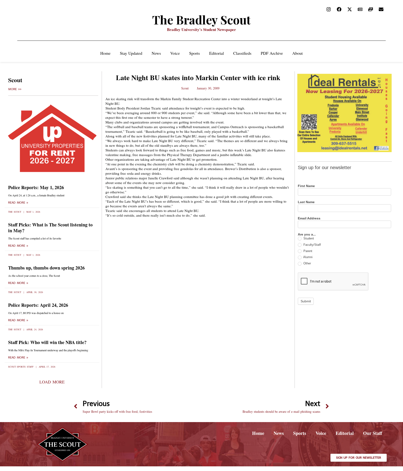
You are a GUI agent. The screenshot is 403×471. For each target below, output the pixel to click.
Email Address (309, 218)
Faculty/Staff (311, 244)
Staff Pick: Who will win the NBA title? (47, 342)
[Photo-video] (370, 9)
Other (306, 263)
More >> (14, 89)
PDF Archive (272, 53)
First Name (306, 186)
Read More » (18, 202)
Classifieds (242, 53)
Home (105, 53)
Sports (194, 53)
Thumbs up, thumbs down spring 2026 (46, 267)
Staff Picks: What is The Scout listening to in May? (50, 227)
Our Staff (372, 433)
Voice (175, 53)
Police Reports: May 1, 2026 (36, 187)
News (156, 53)
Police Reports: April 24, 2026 (38, 305)
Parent (307, 251)
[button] (52, 382)
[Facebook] (339, 9)
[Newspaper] (360, 9)
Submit (306, 301)
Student (308, 238)
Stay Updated (131, 53)
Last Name (306, 202)
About (297, 53)
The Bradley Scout (201, 19)
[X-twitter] (349, 9)
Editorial (216, 53)
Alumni (307, 257)
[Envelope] (381, 9)
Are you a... (307, 234)
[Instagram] (328, 9)
